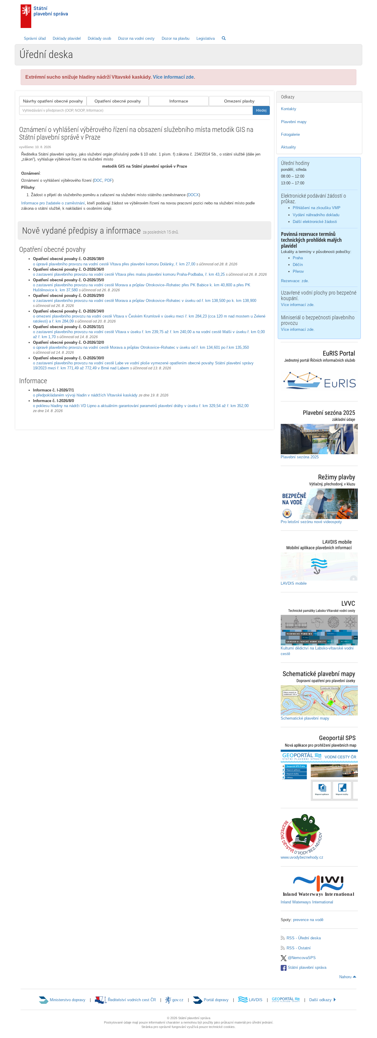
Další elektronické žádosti (315, 221)
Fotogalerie (290, 134)
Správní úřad (35, 38)
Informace (178, 101)
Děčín (298, 264)
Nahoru (346, 977)
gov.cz (177, 1000)
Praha (298, 258)
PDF (108, 180)
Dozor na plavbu (175, 38)
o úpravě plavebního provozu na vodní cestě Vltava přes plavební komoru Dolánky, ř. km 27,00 (114, 264)
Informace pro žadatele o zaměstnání (53, 203)
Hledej (261, 110)
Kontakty (288, 109)
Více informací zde (173, 77)
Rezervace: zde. (295, 281)
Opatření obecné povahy (118, 101)
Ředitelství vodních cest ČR (131, 1000)
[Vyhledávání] (224, 38)
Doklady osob (99, 38)
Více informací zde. (298, 305)
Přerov (298, 271)
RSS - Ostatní (296, 948)
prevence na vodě (308, 920)
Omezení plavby (239, 101)
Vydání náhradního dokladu (316, 215)
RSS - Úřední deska (301, 938)
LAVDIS (255, 1000)
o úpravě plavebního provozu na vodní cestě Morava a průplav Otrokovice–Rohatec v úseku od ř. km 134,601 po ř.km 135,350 (141, 347)
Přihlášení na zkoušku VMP (316, 208)
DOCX (193, 195)
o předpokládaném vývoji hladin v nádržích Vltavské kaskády (85, 395)
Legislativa (205, 38)
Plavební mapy (294, 122)
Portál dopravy (216, 1000)
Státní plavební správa (306, 967)
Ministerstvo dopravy (67, 1000)
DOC (98, 180)
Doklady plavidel (67, 38)
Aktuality (288, 147)
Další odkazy (321, 1000)
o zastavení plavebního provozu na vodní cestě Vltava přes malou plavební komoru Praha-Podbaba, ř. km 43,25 (129, 274)
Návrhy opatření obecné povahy (53, 101)
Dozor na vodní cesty (136, 38)
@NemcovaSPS (301, 958)
